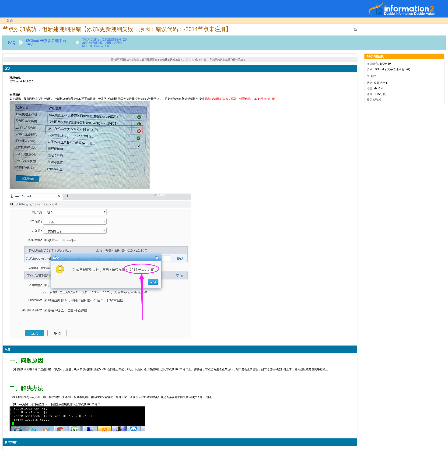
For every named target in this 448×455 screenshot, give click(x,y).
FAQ (11, 43)
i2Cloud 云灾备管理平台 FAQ (46, 42)
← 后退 (7, 20)
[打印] (355, 31)
